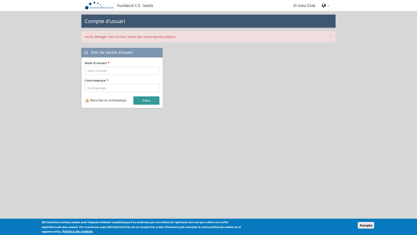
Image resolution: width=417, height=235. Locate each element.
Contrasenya (96, 80)
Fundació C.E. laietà (135, 5)
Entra (146, 100)
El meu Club (304, 5)
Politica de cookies (77, 231)
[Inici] (101, 5)
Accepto (366, 225)
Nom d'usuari (97, 63)
